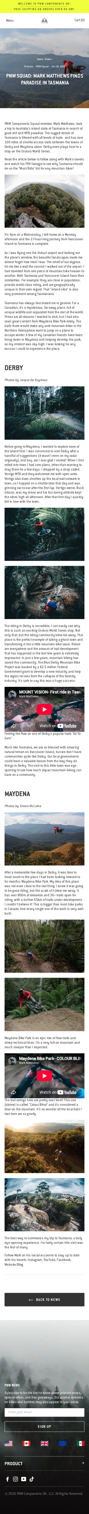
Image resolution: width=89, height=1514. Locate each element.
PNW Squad (42, 66)
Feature (28, 66)
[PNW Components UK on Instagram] (15, 1479)
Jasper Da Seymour (33, 380)
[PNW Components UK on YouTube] (23, 1479)
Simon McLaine (30, 806)
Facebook (64, 1260)
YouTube (49, 1260)
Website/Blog (14, 1265)
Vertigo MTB (13, 474)
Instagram (35, 1260)
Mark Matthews (64, 124)
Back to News (47, 1300)
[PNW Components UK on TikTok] (31, 1479)
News (48, 59)
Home (40, 59)
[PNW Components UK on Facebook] (7, 1479)
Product (44, 1464)
